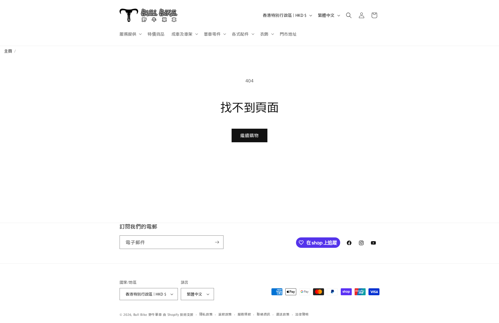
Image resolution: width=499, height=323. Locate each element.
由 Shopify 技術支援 (178, 314)
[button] (130, 34)
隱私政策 (206, 314)
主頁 (6, 51)
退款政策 (225, 314)
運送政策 (283, 314)
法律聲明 (302, 314)
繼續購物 (249, 135)
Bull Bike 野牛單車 (147, 314)
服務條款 (244, 314)
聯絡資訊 (263, 314)
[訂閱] (217, 242)
